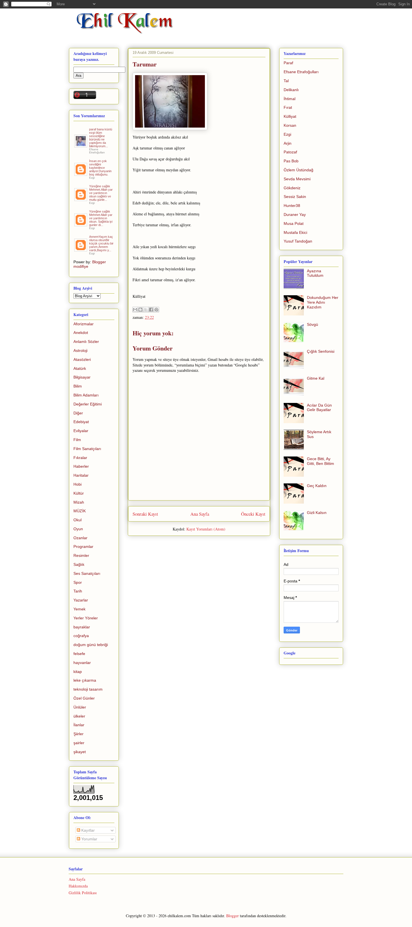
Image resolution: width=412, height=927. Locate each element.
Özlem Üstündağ (298, 170)
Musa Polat (294, 223)
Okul (77, 520)
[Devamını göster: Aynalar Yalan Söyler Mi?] (81, 173)
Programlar (83, 546)
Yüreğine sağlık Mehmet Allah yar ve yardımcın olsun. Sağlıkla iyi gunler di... (100, 218)
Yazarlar (80, 600)
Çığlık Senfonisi (320, 351)
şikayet (79, 752)
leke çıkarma (84, 680)
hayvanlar (82, 662)
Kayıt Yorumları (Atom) (205, 529)
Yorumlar (88, 839)
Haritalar (81, 475)
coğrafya (81, 635)
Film (77, 439)
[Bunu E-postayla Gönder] (135, 309)
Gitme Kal (315, 378)
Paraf (288, 63)
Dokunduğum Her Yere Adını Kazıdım (322, 302)
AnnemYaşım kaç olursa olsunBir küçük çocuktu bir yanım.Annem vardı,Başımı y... (101, 243)
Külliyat (290, 116)
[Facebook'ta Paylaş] (151, 309)
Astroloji (80, 350)
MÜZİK (79, 511)
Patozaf (290, 152)
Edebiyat (81, 421)
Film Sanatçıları (87, 448)
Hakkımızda (78, 886)
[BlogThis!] (140, 309)
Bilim (77, 386)
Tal (286, 81)
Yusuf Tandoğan (298, 241)
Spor (77, 582)
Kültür (78, 493)
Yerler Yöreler (85, 618)
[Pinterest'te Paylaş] (156, 309)
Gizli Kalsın (317, 512)
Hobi (77, 484)
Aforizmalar (83, 324)
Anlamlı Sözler (86, 341)
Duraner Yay (295, 214)
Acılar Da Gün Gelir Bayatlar (319, 407)
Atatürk (79, 368)
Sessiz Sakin (295, 196)
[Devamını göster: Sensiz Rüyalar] (81, 198)
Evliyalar (80, 430)
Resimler (81, 555)
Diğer (78, 413)
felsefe (79, 653)
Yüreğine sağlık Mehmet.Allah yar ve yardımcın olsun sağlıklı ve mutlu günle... (101, 193)
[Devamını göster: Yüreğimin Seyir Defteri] (81, 145)
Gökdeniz (292, 188)
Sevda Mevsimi (297, 179)
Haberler (81, 466)
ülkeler (79, 716)
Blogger (232, 915)
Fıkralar (80, 457)
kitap (77, 671)
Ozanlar (80, 538)
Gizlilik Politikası (83, 892)
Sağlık (78, 564)
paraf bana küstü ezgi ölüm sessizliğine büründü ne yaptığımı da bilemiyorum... (100, 138)
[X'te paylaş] (146, 309)
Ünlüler (79, 707)
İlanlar (78, 725)
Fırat (288, 107)
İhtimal (289, 98)
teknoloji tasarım (88, 689)
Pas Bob (291, 161)
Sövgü (312, 324)
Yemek (79, 609)
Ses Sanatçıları (86, 573)
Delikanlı (291, 89)
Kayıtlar (87, 830)
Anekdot (80, 332)
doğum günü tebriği (90, 644)
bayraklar (81, 627)
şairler (78, 743)
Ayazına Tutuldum (315, 273)
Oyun (78, 529)
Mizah (78, 502)
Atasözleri (82, 359)
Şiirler (78, 734)
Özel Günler (84, 698)
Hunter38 (292, 205)
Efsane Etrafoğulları (301, 72)
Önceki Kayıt (253, 514)
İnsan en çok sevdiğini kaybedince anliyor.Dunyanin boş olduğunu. (100, 167)
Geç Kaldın (317, 485)
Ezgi (287, 134)
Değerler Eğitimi (87, 404)
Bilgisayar (82, 377)
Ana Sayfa (199, 514)
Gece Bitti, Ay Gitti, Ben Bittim (320, 461)
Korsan (290, 125)
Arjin (287, 143)
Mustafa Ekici (295, 232)
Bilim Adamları (86, 395)
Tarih (77, 591)
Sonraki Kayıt (145, 514)
